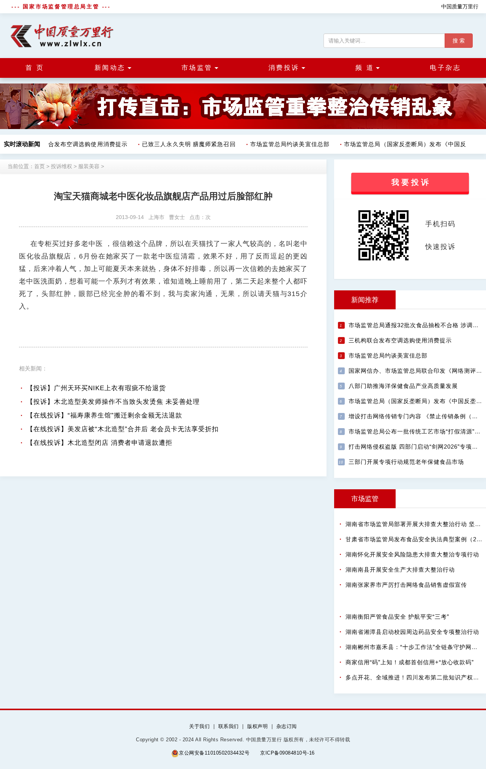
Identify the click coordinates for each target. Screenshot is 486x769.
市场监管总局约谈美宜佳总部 (286, 144)
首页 (39, 166)
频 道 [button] (364, 67)
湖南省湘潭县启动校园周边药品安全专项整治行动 (412, 632)
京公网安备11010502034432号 (214, 753)
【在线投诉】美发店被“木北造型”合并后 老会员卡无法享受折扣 (123, 429)
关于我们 (199, 726)
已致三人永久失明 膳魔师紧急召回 (185, 144)
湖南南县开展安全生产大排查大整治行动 (400, 569)
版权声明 (257, 726)
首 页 (34, 67)
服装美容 (88, 166)
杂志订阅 (286, 726)
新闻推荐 (365, 300)
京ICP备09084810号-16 (287, 753)
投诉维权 (61, 166)
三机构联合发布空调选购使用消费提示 (72, 144)
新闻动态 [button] (110, 67)
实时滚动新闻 (22, 144)
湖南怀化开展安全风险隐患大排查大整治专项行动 (412, 554)
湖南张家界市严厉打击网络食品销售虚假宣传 (406, 584)
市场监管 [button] (197, 67)
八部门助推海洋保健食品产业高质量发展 (403, 386)
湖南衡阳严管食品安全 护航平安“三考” (397, 616)
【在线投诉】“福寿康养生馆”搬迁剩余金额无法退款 (104, 415)
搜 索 (459, 41)
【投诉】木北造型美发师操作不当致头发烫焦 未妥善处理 (113, 401)
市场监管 (365, 499)
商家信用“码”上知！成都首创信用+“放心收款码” (410, 662)
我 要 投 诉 (410, 182)
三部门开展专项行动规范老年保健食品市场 (406, 462)
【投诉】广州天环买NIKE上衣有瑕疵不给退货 (96, 388)
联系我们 (228, 726)
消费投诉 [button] (284, 67)
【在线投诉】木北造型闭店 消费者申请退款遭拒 (99, 442)
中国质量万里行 (459, 6)
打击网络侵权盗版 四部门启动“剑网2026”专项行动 (416, 446)
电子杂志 (445, 67)
